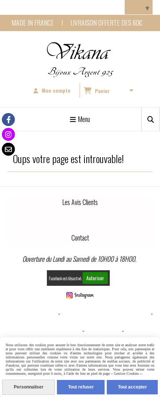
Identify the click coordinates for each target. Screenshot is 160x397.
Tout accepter (132, 387)
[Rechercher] (150, 119)
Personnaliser (29, 387)
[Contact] (8, 149)
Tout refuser (81, 387)
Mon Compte (103, 330)
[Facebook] (8, 119)
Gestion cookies (58, 330)
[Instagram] (8, 134)
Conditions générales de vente (105, 313)
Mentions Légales (32, 313)
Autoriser (95, 278)
